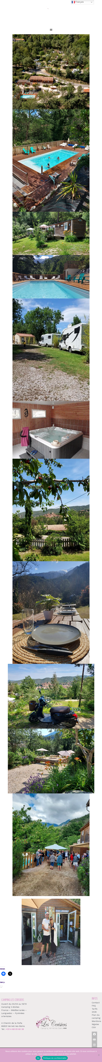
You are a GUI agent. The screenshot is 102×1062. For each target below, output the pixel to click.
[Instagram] (94, 1045)
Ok (38, 1058)
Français (79, 2)
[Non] (98, 1055)
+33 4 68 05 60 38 (15, 1029)
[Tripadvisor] (94, 1039)
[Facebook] (94, 1034)
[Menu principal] (51, 30)
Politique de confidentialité (54, 1058)
